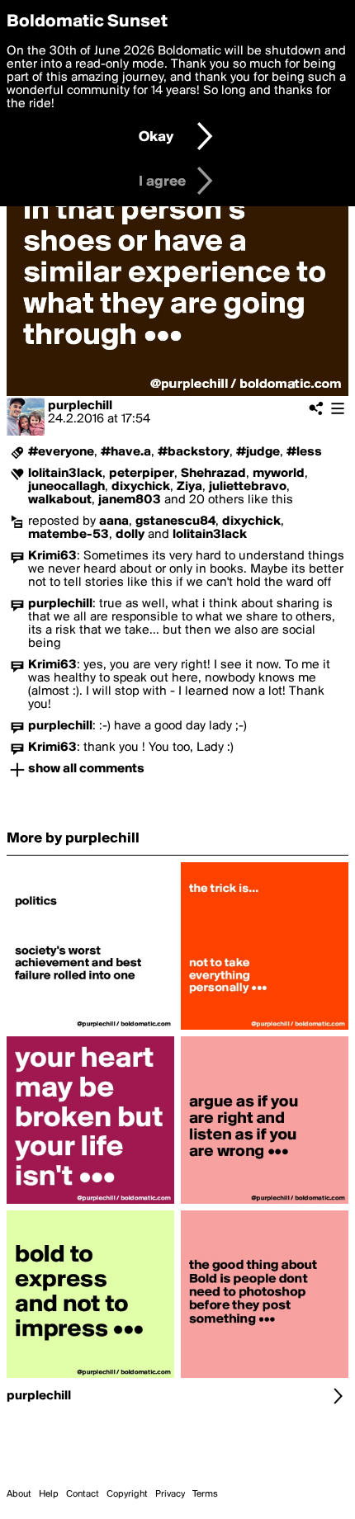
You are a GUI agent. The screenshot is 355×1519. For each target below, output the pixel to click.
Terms (205, 1494)
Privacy (170, 1494)
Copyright (127, 1494)
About (19, 1494)
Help (49, 1494)
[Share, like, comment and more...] (90, 1029)
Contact (82, 1494)
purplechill (80, 406)
